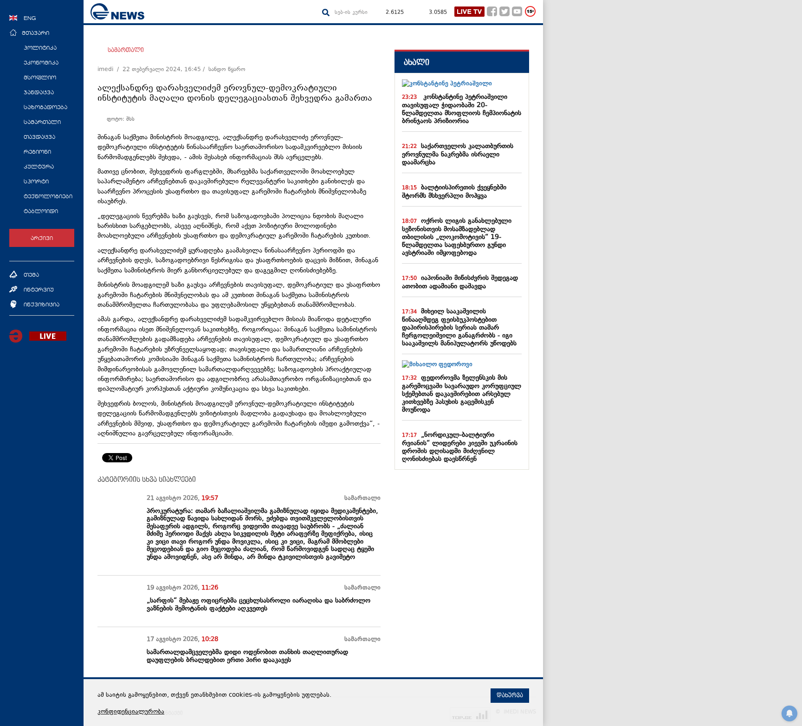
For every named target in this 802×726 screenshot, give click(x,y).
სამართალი (126, 50)
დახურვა (510, 695)
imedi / (110, 69)
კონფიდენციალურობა (130, 712)
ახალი (416, 62)
